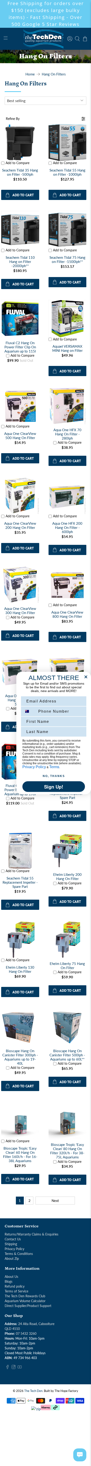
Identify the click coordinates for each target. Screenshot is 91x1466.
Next (55, 1200)
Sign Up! (53, 786)
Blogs (8, 1281)
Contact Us (13, 1239)
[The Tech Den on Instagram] (13, 1368)
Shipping (11, 1244)
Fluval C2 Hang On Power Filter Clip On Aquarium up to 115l (20, 347)
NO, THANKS (54, 776)
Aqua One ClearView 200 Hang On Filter (20, 525)
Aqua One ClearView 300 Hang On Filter (20, 610)
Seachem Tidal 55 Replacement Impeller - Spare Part (20, 882)
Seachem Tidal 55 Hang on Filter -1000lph (67, 172)
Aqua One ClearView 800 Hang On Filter (67, 614)
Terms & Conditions (19, 1254)
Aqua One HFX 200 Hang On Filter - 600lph (67, 527)
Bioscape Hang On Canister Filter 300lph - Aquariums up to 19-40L (20, 1057)
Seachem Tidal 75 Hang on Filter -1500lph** (67, 259)
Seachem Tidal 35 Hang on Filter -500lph (20, 172)
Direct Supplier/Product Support (28, 1306)
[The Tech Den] (45, 39)
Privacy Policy (14, 1249)
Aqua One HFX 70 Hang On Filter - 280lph (67, 434)
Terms (54, 767)
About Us (11, 1277)
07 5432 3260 (26, 1333)
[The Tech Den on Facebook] (7, 1368)
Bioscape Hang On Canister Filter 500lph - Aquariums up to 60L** (67, 1055)
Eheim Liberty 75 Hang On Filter (67, 965)
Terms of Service (16, 1291)
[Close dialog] (86, 677)
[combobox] (29, 711)
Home (30, 74)
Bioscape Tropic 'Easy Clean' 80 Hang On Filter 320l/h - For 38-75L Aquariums (67, 1150)
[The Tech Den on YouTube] (20, 1368)
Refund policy (14, 1286)
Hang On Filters (54, 74)
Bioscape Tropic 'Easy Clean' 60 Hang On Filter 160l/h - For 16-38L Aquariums (20, 1154)
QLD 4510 (12, 1329)
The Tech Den (33, 1391)
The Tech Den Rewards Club (25, 1296)
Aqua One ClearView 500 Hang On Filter (20, 435)
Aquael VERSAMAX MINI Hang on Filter (67, 348)
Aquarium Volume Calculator (25, 1301)
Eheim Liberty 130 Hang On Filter (20, 969)
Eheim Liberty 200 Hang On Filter (67, 876)
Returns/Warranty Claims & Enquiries (31, 1234)
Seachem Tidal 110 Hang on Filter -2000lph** (20, 261)
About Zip (12, 1258)
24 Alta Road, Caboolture (36, 1324)
